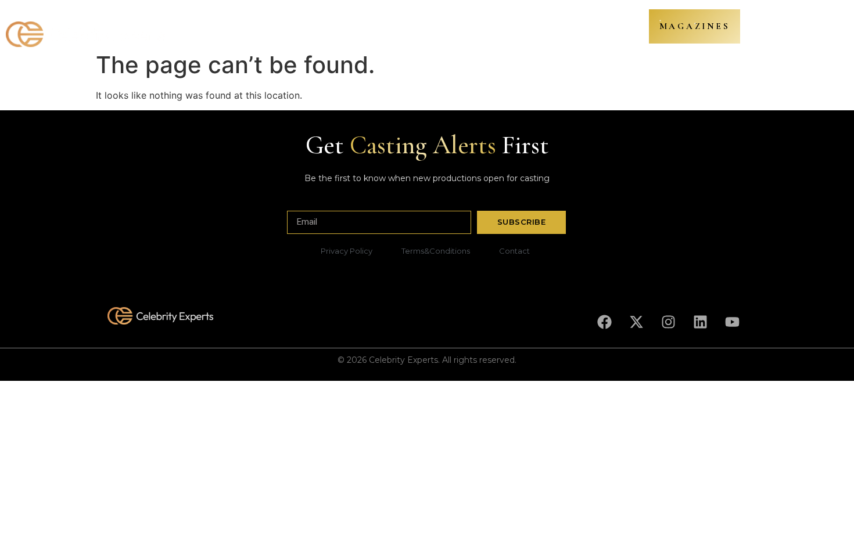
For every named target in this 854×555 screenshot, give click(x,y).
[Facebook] (604, 321)
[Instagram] (668, 321)
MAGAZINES (694, 26)
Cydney (413, 28)
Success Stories (477, 28)
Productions (243, 28)
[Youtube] (732, 321)
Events (538, 28)
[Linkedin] (700, 321)
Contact (585, 28)
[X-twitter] (636, 321)
